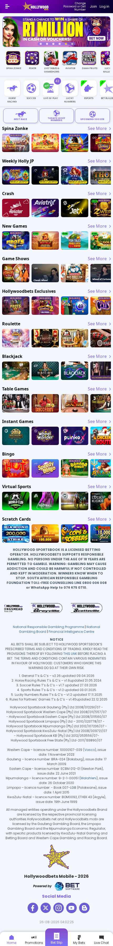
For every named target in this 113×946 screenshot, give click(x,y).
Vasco (89, 750)
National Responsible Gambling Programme (48, 627)
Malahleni (88, 778)
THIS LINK (70, 653)
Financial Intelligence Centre (71, 631)
